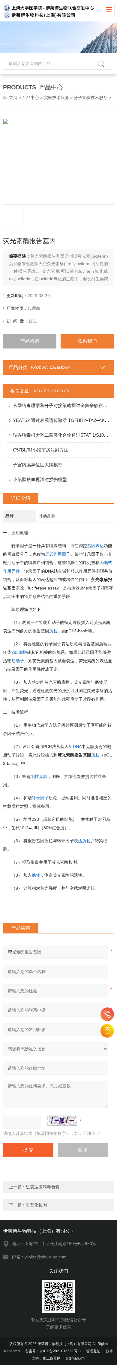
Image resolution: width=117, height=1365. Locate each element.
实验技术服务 (56, 97)
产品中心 (30, 97)
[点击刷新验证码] (62, 1121)
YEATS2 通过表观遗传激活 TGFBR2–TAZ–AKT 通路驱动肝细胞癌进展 (61, 420)
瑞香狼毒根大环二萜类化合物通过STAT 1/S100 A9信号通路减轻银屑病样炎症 (61, 435)
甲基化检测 (36, 1205)
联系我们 (87, 341)
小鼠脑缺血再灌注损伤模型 (40, 479)
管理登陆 (93, 1351)
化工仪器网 (52, 1358)
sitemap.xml (76, 1358)
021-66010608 (107, 1014)
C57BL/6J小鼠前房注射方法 (40, 449)
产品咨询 (29, 341)
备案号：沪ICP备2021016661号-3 (53, 1351)
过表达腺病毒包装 (42, 1186)
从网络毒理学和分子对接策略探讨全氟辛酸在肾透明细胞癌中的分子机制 (61, 405)
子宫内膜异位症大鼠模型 (37, 464)
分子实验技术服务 (90, 97)
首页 (13, 97)
